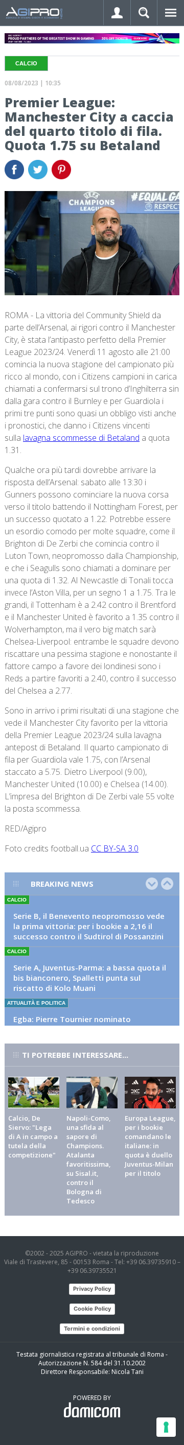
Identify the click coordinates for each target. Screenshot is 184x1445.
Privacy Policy (92, 1288)
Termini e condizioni (92, 1328)
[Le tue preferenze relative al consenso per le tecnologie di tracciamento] (166, 1427)
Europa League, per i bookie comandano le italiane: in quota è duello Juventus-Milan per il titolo (150, 1146)
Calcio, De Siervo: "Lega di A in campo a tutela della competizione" (33, 1136)
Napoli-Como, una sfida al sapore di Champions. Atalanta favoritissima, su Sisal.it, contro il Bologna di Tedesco (88, 1159)
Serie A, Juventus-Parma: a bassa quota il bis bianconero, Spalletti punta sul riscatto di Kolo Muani (89, 977)
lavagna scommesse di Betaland (81, 437)
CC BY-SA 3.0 (115, 848)
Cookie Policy (92, 1308)
